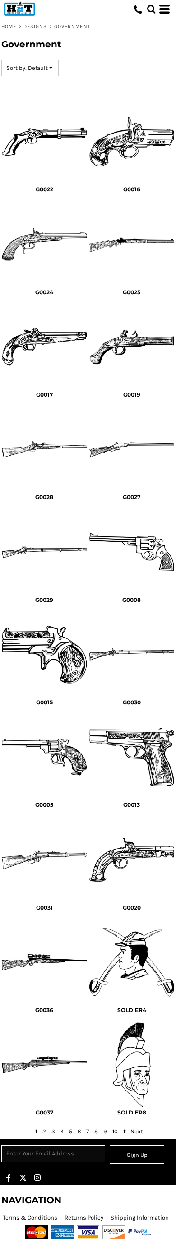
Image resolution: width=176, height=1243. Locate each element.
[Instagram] (37, 1178)
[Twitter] (23, 1178)
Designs (35, 26)
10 (115, 1131)
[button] (151, 9)
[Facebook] (8, 1178)
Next (136, 1131)
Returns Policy (84, 1217)
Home (8, 26)
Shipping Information (140, 1217)
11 (125, 1131)
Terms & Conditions (30, 1217)
